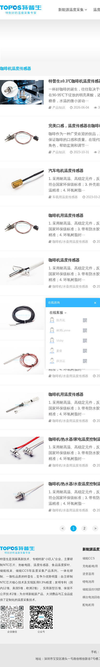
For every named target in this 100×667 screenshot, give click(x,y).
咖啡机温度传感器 (64, 260)
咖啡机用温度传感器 (66, 215)
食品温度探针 (61, 565)
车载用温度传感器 (65, 197)
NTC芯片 (9, 565)
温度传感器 (41, 565)
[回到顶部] (94, 661)
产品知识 (58, 107)
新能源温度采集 (71, 10)
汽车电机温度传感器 (66, 171)
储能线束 (6, 570)
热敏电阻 (24, 565)
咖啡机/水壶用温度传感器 (70, 241)
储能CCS (22, 570)
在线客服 (56, 312)
